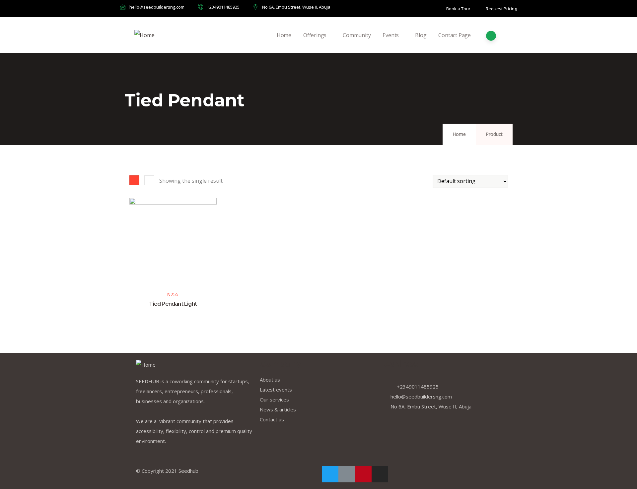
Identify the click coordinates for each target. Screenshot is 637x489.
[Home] (144, 35)
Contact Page (454, 35)
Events (391, 35)
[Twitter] (330, 474)
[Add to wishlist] (132, 266)
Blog (420, 35)
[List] (149, 180)
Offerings (314, 35)
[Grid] (134, 180)
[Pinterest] (363, 474)
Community (357, 35)
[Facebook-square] (346, 474)
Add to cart (132, 253)
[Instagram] (380, 474)
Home (284, 35)
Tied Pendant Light (173, 304)
